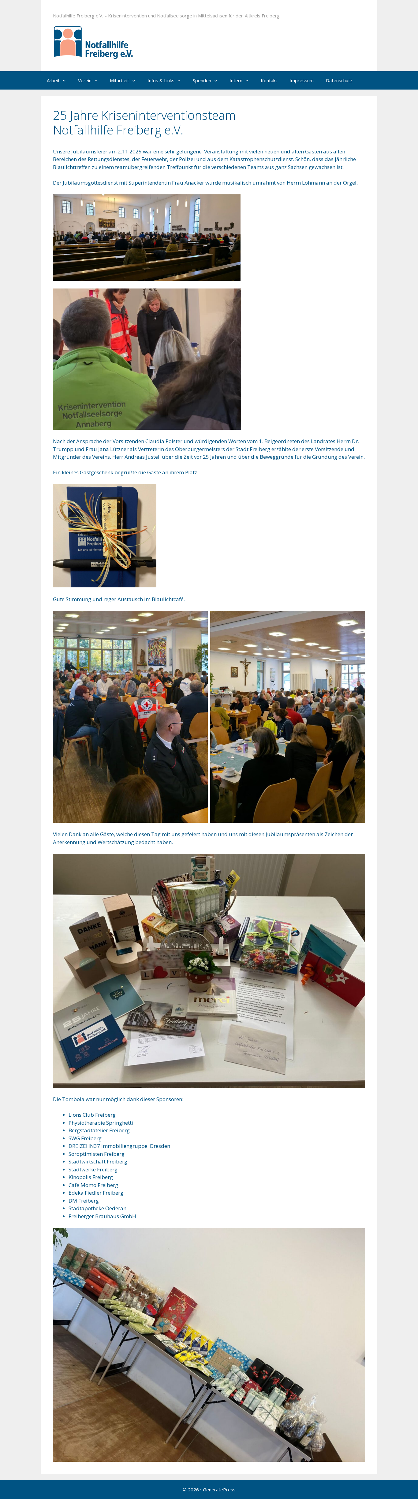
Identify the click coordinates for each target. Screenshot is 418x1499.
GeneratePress (219, 1489)
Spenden (202, 80)
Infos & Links (160, 80)
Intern (236, 80)
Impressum (301, 80)
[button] (66, 80)
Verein (84, 80)
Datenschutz (339, 80)
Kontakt (269, 80)
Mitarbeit (119, 80)
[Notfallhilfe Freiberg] (113, 38)
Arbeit (53, 80)
